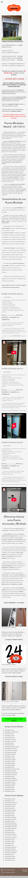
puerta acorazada (18, 528)
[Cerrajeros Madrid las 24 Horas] (14, 654)
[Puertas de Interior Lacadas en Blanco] (14, 691)
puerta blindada (5, 530)
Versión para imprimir (6, 869)
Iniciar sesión (24, 869)
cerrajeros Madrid (20, 190)
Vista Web (25, 871)
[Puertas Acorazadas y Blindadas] (14, 617)
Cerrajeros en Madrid (13, 177)
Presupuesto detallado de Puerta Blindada (14, 719)
